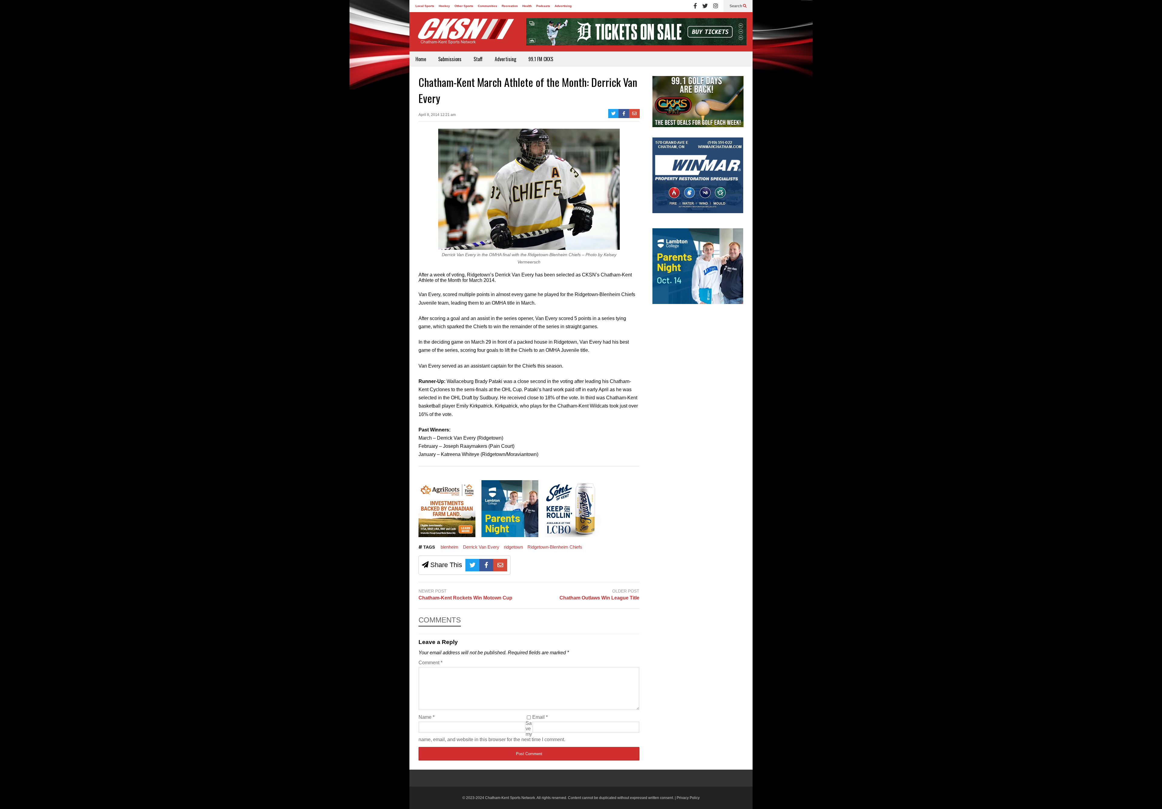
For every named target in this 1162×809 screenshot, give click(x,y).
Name (427, 717)
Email (540, 717)
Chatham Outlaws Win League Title (599, 597)
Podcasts (543, 6)
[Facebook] (695, 6)
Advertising (563, 6)
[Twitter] (705, 6)
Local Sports (424, 6)
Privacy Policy (688, 798)
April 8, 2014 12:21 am (437, 115)
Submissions (449, 59)
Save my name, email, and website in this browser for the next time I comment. (492, 731)
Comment (430, 662)
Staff (478, 59)
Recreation (510, 6)
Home (420, 59)
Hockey (444, 6)
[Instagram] (715, 6)
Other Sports (464, 6)
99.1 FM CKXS (540, 59)
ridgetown (513, 547)
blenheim (449, 547)
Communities (487, 6)
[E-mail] (634, 113)
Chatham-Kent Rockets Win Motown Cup (465, 597)
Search (736, 6)
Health (527, 6)
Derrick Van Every (481, 547)
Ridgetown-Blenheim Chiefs (554, 547)
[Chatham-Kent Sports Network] (464, 34)
